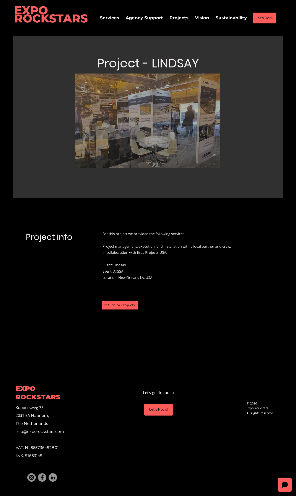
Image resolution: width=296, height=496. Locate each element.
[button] (147, 121)
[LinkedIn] (53, 477)
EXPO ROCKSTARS (38, 392)
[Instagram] (31, 477)
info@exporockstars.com (40, 431)
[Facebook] (42, 477)
